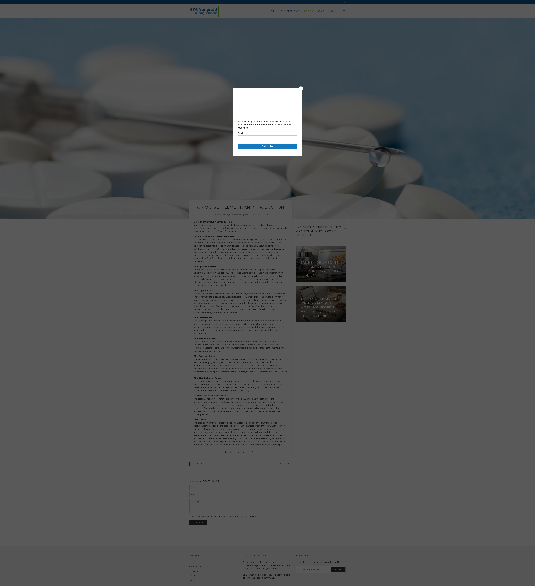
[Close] (301, 88)
